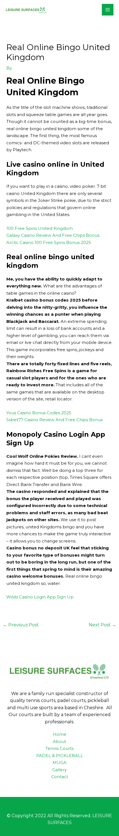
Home (59, 734)
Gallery (59, 769)
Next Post (102, 624)
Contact (59, 776)
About (59, 741)
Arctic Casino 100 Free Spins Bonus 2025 (48, 242)
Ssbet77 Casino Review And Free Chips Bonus (54, 419)
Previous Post (21, 624)
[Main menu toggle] (108, 10)
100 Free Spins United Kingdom (39, 228)
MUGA (59, 762)
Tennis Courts (59, 748)
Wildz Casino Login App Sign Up (40, 597)
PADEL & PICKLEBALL (59, 755)
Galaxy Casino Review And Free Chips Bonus (52, 235)
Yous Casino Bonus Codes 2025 (38, 412)
